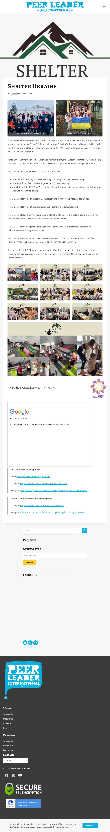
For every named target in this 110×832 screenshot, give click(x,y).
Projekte (29, 540)
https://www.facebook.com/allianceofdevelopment (43, 483)
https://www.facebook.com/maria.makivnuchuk (42, 505)
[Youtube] (35, 642)
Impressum (8, 746)
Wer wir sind (8, 714)
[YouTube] (20, 775)
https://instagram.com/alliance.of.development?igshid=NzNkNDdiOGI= (54, 490)
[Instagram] (30, 642)
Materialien (8, 719)
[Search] (84, 530)
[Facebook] (25, 642)
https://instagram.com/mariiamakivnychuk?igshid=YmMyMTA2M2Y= (53, 512)
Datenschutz (8, 750)
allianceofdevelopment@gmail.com (33, 476)
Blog (5, 728)
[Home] (9, 94)
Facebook (30, 574)
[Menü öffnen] (104, 6)
